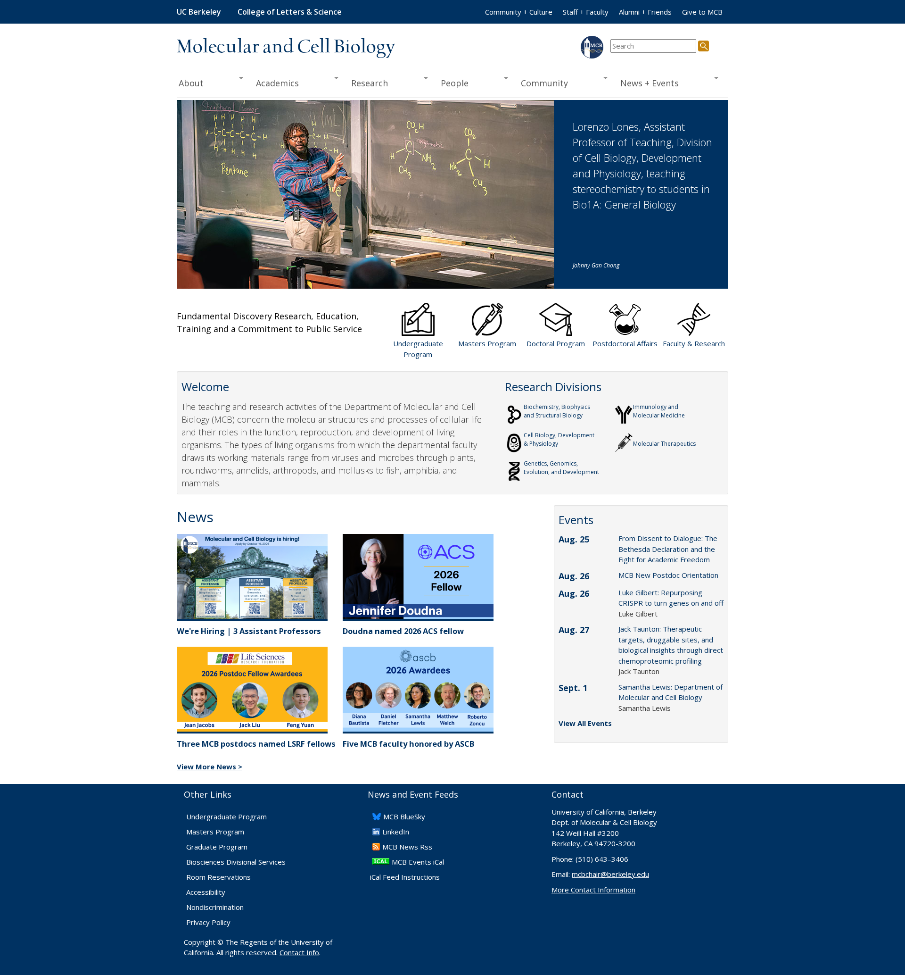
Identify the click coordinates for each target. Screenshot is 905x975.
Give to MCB (702, 12)
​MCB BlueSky (404, 816)
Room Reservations (218, 877)
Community (541, 83)
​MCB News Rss (407, 846)
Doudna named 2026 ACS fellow (403, 630)
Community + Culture (518, 12)
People (451, 83)
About (190, 83)
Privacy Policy (208, 922)
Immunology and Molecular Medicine (659, 411)
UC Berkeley (199, 12)
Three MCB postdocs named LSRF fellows (256, 743)
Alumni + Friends (645, 12)
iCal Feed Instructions (405, 877)
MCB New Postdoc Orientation (668, 575)
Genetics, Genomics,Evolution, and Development (561, 467)
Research (366, 83)
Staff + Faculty (586, 12)
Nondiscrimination (215, 907)
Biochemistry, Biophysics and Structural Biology (557, 411)
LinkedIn (395, 831)
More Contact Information (593, 889)
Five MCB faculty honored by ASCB (408, 743)
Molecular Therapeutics (664, 444)
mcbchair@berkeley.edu (610, 874)
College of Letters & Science (290, 12)
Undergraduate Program (226, 816)
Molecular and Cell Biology (286, 47)
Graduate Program (216, 846)
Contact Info (299, 952)
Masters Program (215, 831)
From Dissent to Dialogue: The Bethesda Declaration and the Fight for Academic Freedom (667, 548)
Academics (274, 83)
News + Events (646, 83)
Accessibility (205, 892)
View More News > (209, 766)
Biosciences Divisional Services (236, 862)
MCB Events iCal (418, 862)
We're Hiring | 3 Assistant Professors (249, 630)
